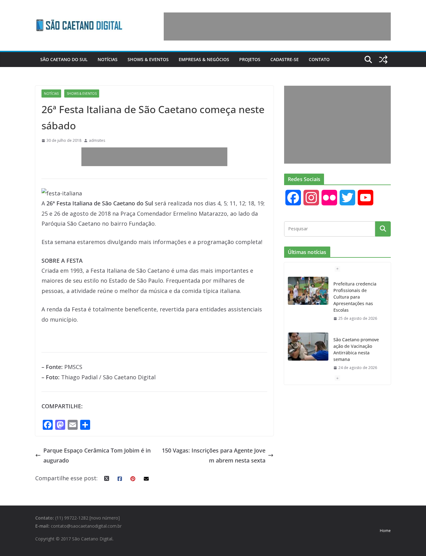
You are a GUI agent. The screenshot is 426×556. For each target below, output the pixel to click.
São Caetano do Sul (64, 59)
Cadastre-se (284, 59)
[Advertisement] (277, 26)
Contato (319, 59)
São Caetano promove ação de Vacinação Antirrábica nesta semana (356, 349)
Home (385, 530)
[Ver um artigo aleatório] (383, 59)
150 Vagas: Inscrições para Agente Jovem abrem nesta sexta (213, 455)
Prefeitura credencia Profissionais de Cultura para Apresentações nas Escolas (354, 297)
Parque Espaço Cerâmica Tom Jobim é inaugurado (97, 455)
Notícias (108, 59)
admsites (97, 140)
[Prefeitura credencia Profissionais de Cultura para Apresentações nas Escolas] (308, 291)
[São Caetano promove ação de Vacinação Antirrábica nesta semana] (308, 347)
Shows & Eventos (148, 59)
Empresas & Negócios (204, 59)
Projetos (249, 59)
